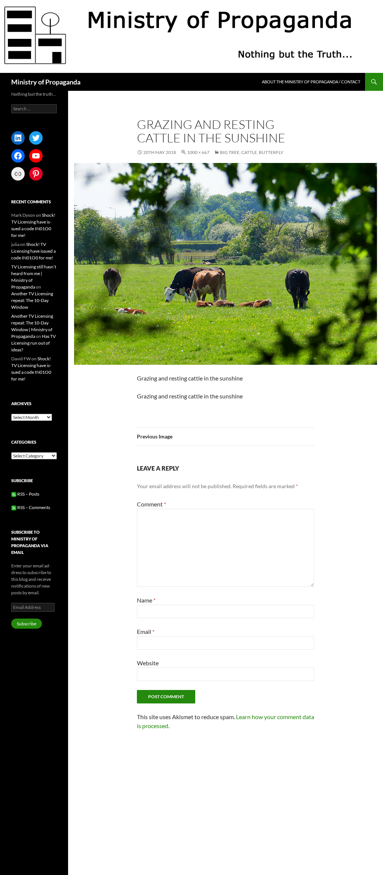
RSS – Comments (33, 507)
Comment (151, 504)
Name (146, 600)
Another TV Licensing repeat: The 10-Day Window (32, 300)
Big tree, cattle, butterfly (252, 152)
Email (145, 631)
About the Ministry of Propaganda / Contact (311, 81)
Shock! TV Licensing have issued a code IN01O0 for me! (33, 251)
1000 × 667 (198, 152)
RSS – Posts (27, 494)
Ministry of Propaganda (45, 82)
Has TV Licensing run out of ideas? (33, 342)
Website (148, 662)
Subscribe (26, 623)
